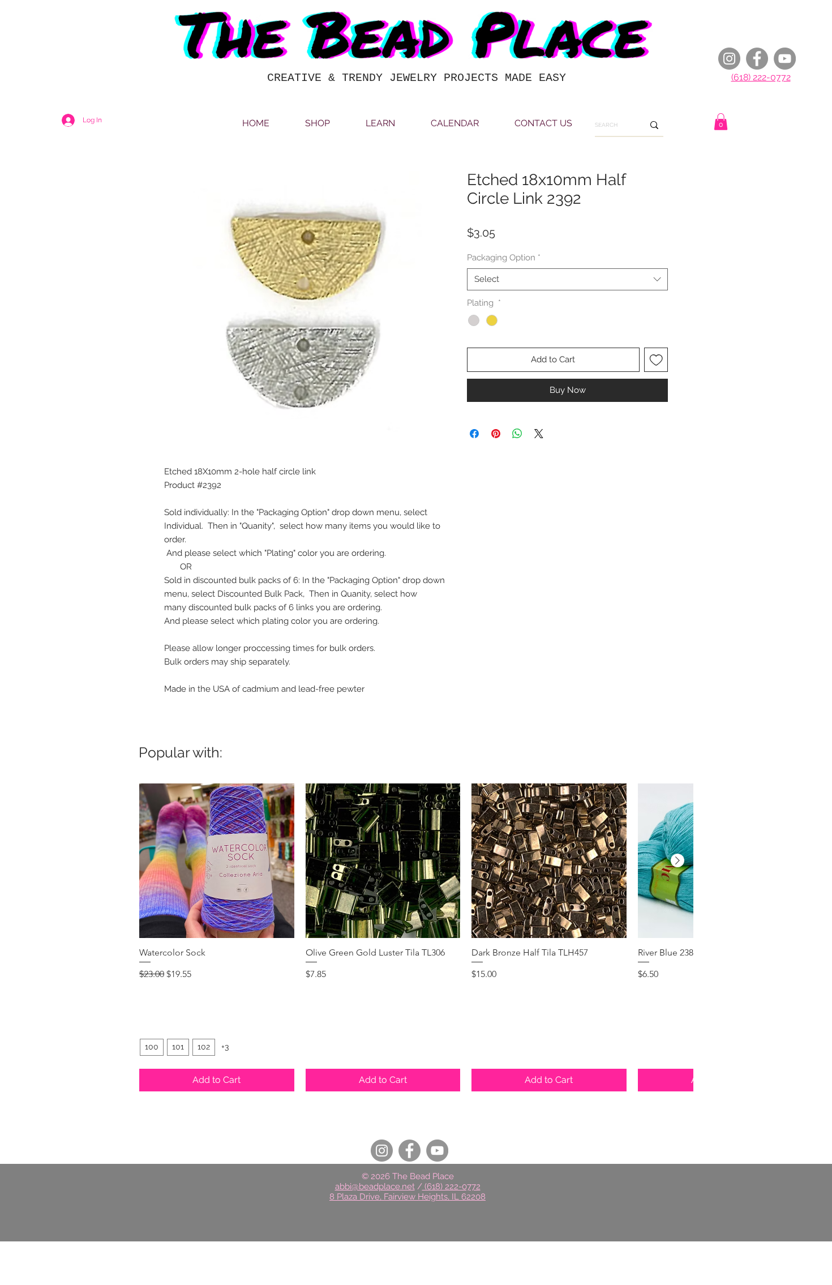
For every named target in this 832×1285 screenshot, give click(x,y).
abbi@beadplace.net (375, 1186)
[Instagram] (729, 59)
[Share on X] (539, 433)
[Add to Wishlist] (656, 360)
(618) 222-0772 (761, 77)
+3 (225, 1046)
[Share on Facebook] (474, 433)
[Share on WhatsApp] (517, 433)
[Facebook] (757, 59)
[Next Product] (677, 860)
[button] (721, 121)
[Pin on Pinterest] (496, 433)
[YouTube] (785, 59)
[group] (416, 937)
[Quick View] (216, 861)
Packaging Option (504, 257)
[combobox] (567, 279)
